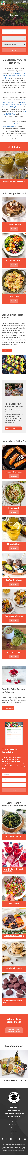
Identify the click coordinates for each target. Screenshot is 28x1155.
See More (14, 264)
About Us (14, 1131)
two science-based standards (13, 90)
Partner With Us (14, 1116)
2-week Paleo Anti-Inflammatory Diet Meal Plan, (14, 104)
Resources (14, 1128)
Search (14, 50)
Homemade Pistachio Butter (14, 181)
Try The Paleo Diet (14, 1110)
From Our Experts (14, 1125)
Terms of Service (10, 1147)
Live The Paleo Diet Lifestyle (14, 1113)
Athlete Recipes (8, 708)
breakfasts (17, 73)
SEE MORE (14, 228)
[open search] (21, 2)
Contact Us (14, 1134)
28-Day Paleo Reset (16, 107)
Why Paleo (14, 1107)
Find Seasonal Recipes (13, 428)
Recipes (14, 1121)
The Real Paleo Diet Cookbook (14, 1080)
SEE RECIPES (6, 350)
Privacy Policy (18, 1147)
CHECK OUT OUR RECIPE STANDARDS (13, 1030)
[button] (24, 2)
